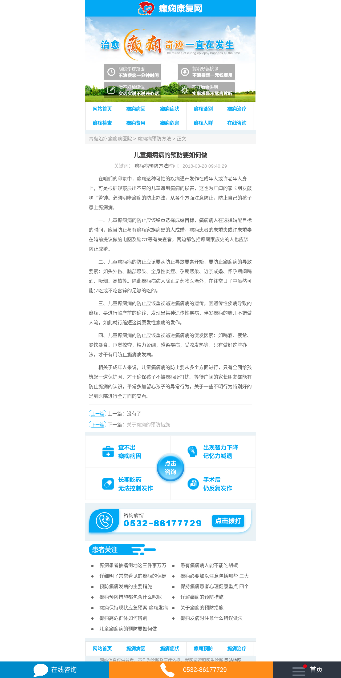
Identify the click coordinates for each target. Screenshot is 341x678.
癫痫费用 (135, 123)
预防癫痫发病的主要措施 (125, 586)
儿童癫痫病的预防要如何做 (128, 629)
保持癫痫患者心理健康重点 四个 (214, 586)
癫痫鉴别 (203, 109)
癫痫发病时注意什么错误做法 (211, 618)
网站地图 (232, 660)
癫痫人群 (203, 123)
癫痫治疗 (236, 109)
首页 (316, 669)
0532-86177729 (205, 669)
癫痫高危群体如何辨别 (123, 618)
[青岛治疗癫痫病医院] (170, 19)
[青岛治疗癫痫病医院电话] (170, 510)
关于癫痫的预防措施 (148, 424)
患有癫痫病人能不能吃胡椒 (209, 565)
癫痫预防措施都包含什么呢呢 (130, 597)
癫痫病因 (135, 109)
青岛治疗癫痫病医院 (110, 139)
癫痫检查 (102, 123)
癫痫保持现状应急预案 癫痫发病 (133, 608)
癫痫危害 (169, 123)
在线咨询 (236, 123)
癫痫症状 (169, 109)
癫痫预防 (203, 648)
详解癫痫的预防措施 (202, 597)
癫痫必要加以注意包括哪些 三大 (214, 576)
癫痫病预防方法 (154, 139)
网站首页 (102, 109)
